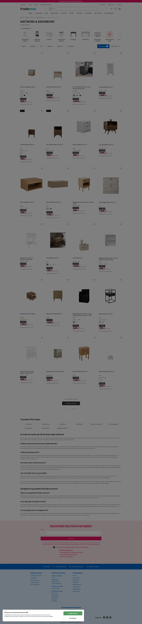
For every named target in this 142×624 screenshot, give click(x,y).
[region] (43, 615)
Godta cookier (72, 613)
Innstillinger (73, 618)
